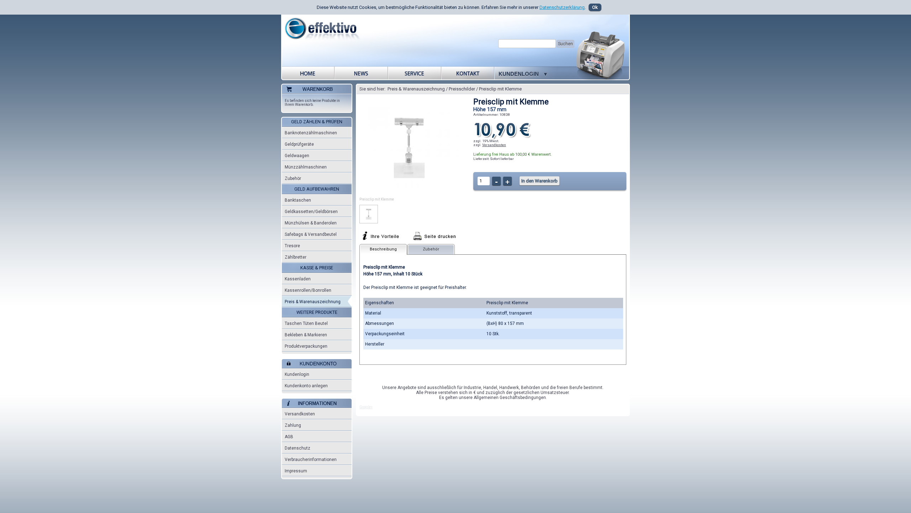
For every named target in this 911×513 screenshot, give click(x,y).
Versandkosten (300, 413)
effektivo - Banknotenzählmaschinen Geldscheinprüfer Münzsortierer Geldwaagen (325, 32)
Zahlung (293, 425)
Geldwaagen (297, 155)
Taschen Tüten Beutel (306, 323)
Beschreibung (383, 249)
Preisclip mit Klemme (500, 89)
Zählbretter (295, 257)
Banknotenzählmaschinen (311, 132)
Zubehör (293, 178)
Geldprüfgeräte (299, 144)
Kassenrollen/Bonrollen (308, 290)
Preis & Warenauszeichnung (313, 301)
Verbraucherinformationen (311, 459)
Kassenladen (298, 278)
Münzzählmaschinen (306, 167)
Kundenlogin (297, 374)
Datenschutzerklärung (562, 7)
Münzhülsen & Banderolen (311, 223)
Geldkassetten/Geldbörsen (311, 211)
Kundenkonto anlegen (306, 385)
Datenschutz (297, 448)
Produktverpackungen (306, 346)
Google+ (366, 407)
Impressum (296, 470)
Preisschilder (462, 89)
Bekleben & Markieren (306, 334)
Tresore (292, 245)
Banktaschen (298, 200)
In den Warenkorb (539, 180)
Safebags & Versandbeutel (311, 234)
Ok (595, 7)
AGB (289, 436)
